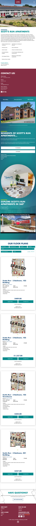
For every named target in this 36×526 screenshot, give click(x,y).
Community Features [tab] (18, 99)
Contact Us (25, 301)
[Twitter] (21, 516)
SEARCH (2, 513)
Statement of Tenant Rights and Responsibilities (8, 155)
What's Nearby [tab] (30, 99)
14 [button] (24, 125)
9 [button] (18, 125)
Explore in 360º (4, 207)
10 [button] (19, 125)
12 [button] (22, 125)
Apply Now (10, 301)
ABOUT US (20, 508)
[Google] (5, 92)
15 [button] (25, 125)
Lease (2, 159)
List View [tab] (28, 251)
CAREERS (20, 510)
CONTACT (3, 508)
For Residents (18, 147)
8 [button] (17, 125)
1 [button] (15, 25)
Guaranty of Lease (3, 154)
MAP (2, 515)
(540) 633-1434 (3, 81)
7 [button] (16, 125)
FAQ (1, 510)
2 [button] (16, 25)
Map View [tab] (32, 251)
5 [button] (20, 25)
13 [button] (23, 125)
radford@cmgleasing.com (5, 84)
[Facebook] (2, 92)
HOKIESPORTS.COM (23, 512)
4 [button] (19, 25)
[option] (18, 13)
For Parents (18, 151)
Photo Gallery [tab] (5, 99)
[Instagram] (4, 92)
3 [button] (11, 125)
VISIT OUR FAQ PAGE (18, 499)
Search (3, 248)
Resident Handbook (4, 156)
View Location (9, 284)
